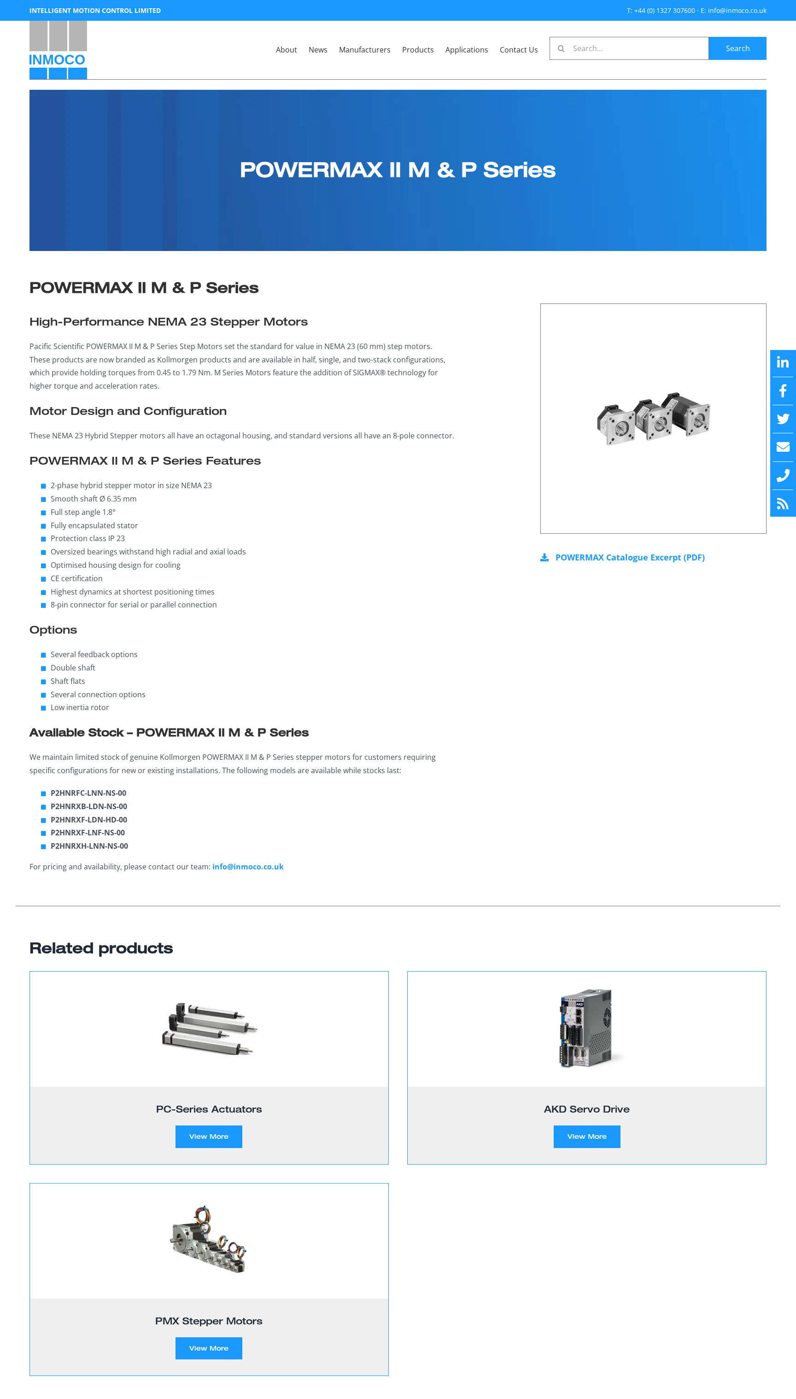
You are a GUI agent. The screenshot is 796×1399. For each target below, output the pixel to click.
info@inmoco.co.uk (248, 867)
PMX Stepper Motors (209, 1320)
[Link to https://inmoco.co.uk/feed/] (783, 504)
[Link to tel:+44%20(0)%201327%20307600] (783, 476)
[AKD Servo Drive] (587, 1029)
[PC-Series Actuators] (209, 1029)
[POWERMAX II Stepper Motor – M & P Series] (653, 418)
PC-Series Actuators (209, 1108)
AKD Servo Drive (587, 1108)
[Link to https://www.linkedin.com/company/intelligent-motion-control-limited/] (783, 363)
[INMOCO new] (58, 24)
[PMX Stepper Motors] (209, 1241)
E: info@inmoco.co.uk (734, 10)
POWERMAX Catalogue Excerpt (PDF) (630, 557)
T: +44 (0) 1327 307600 (661, 10)
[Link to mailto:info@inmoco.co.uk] (783, 447)
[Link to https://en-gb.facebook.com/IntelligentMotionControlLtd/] (783, 391)
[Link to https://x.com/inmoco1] (783, 419)
